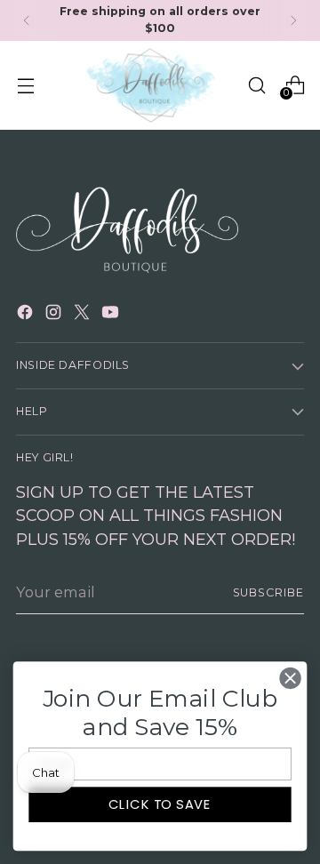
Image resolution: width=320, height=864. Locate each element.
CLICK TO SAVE (160, 805)
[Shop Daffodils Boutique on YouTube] (112, 314)
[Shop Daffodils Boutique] (152, 86)
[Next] (293, 20)
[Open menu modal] (25, 85)
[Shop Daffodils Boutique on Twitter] (83, 314)
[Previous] (26, 20)
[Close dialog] (290, 678)
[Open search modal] (256, 85)
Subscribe (268, 592)
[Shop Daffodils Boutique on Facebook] (26, 314)
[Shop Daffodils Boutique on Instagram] (55, 314)
